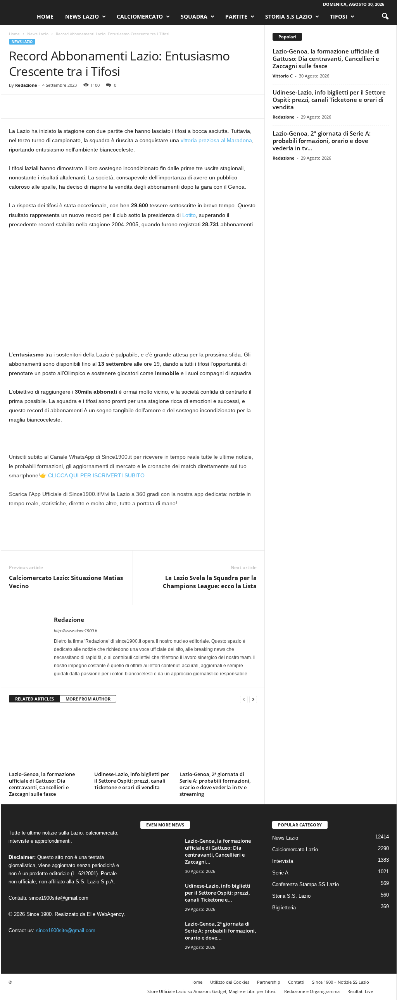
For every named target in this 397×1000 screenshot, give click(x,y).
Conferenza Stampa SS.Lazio (305, 884)
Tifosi (338, 16)
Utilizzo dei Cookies (229, 982)
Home (45, 16)
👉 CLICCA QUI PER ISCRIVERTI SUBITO (92, 475)
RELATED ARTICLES (34, 699)
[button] (385, 16)
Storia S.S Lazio (288, 16)
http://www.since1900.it (75, 630)
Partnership (268, 982)
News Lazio (82, 16)
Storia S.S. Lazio (291, 896)
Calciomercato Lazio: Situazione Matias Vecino (66, 582)
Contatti (296, 982)
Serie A (280, 873)
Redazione (26, 85)
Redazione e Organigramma (312, 991)
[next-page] (253, 699)
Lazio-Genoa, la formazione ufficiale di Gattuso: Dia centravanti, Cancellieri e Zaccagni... (218, 851)
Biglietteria (284, 907)
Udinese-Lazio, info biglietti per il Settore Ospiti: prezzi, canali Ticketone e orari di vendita (131, 781)
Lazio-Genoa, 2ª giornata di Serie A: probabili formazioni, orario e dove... (220, 930)
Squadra (194, 16)
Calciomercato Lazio (295, 849)
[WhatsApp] (70, 106)
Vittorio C (283, 76)
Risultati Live (360, 991)
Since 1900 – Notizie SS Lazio (340, 982)
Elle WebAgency (105, 914)
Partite (236, 16)
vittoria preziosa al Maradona (215, 140)
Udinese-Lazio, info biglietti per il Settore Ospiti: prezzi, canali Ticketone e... (217, 892)
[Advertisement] (133, 292)
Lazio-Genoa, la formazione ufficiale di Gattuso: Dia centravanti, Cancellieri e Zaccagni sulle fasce (42, 784)
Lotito (189, 215)
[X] (34, 106)
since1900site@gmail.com (58, 898)
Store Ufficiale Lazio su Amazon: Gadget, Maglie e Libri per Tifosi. (211, 991)
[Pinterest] (52, 106)
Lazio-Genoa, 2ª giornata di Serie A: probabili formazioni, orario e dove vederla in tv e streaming (215, 784)
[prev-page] (244, 699)
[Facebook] (16, 106)
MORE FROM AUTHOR (88, 699)
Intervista (282, 861)
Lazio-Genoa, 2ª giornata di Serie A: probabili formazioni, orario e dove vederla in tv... (322, 140)
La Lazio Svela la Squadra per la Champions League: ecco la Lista (210, 582)
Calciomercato (140, 16)
